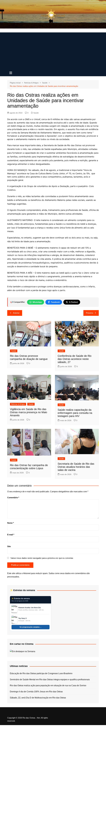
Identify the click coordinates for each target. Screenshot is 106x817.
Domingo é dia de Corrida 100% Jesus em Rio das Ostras (36, 691)
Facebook (55, 302)
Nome (10, 523)
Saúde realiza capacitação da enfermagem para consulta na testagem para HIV (75, 412)
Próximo (89, 313)
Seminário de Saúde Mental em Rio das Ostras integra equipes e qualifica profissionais (50, 679)
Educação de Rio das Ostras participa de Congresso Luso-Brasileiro (41, 673)
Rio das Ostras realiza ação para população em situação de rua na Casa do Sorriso (48, 685)
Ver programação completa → (30, 627)
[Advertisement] (53, 50)
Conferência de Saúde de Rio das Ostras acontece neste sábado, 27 (74, 359)
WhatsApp (37, 302)
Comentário (13, 497)
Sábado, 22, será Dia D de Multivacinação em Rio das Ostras (38, 698)
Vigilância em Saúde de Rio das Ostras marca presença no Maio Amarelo (28, 412)
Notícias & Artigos (18, 404)
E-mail (10, 534)
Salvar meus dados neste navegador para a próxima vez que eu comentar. (41, 558)
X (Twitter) (73, 302)
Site (9, 546)
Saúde (36, 113)
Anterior (16, 313)
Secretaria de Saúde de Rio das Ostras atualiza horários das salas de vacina (76, 466)
